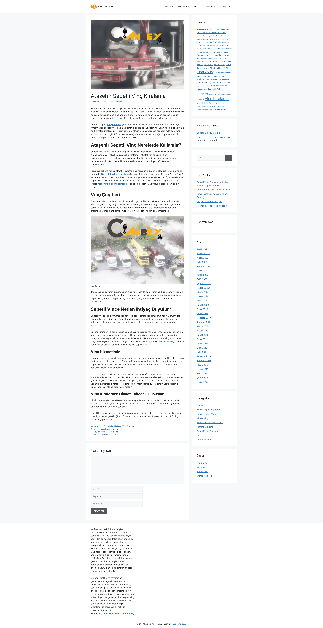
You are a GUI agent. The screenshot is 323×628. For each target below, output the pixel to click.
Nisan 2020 (203, 296)
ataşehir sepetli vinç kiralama (106, 429)
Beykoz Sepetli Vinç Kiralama (106, 432)
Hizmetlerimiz (209, 6)
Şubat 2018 (202, 377)
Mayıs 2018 (202, 365)
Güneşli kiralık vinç (207, 58)
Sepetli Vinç (202, 90)
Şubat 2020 (203, 305)
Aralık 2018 (202, 343)
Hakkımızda (183, 6)
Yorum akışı (202, 471)
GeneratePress (179, 624)
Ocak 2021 (202, 270)
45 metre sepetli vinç (205, 29)
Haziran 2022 (203, 253)
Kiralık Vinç (98, 426)
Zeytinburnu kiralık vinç (204, 110)
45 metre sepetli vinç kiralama (214, 33)
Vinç (199, 435)
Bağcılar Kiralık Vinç (211, 45)
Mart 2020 (202, 300)
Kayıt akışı (202, 467)
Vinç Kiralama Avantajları (209, 201)
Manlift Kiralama (205, 427)
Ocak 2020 (202, 309)
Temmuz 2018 (204, 360)
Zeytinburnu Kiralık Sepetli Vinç (214, 106)
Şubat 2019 (203, 335)
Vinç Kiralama (128, 426)
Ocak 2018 (202, 382)
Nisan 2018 (202, 369)
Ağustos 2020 (204, 283)
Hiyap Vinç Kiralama (206, 65)
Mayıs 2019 (202, 326)
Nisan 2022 (202, 258)
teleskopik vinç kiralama (217, 94)
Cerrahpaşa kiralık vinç (207, 52)
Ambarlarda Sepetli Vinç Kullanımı (214, 189)
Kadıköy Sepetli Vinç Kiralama (106, 434)
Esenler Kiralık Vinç (222, 52)
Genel (200, 405)
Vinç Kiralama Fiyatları (206, 103)
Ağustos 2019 (204, 318)
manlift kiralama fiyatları (215, 79)
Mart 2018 (202, 373)
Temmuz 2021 (204, 266)
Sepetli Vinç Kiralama (112, 426)
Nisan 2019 (202, 330)
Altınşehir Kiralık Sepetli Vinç (206, 36)
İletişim (226, 6)
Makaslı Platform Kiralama (210, 422)
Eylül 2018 (202, 352)
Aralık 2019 (202, 313)
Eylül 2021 (202, 262)
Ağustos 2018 (204, 356)
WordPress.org (204, 476)
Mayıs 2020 (203, 292)
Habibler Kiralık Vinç (219, 61)
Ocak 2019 (202, 339)
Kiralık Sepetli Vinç (219, 68)
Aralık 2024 (202, 249)
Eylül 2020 (202, 279)
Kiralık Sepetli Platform (208, 409)
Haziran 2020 (204, 288)
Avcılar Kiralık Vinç (214, 42)
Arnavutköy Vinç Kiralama (209, 39)
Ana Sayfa (168, 6)
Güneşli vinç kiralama (220, 58)
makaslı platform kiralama (210, 76)
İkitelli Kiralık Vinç (219, 110)
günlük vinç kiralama (204, 61)
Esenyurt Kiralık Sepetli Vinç (207, 55)
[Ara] (228, 158)
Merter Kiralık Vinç (218, 83)
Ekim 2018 (202, 347)
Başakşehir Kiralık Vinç (211, 49)
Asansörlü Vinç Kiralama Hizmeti (213, 206)
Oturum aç (202, 463)
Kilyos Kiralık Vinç (219, 65)
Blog (196, 6)
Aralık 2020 (202, 275)
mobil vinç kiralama (219, 86)
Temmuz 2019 (204, 322)
